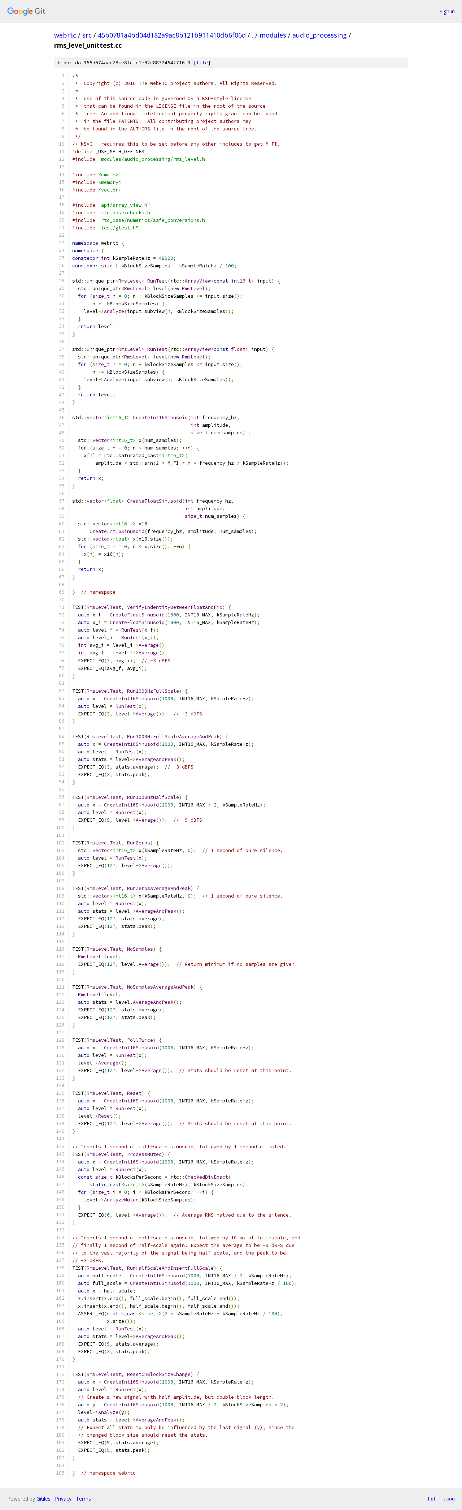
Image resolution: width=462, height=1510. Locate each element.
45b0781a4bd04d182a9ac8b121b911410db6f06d (172, 35)
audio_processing (319, 35)
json (449, 1498)
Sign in (447, 11)
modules (273, 35)
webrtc (65, 35)
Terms (83, 1498)
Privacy (63, 1498)
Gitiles (43, 1498)
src (87, 35)
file (202, 63)
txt (431, 1498)
